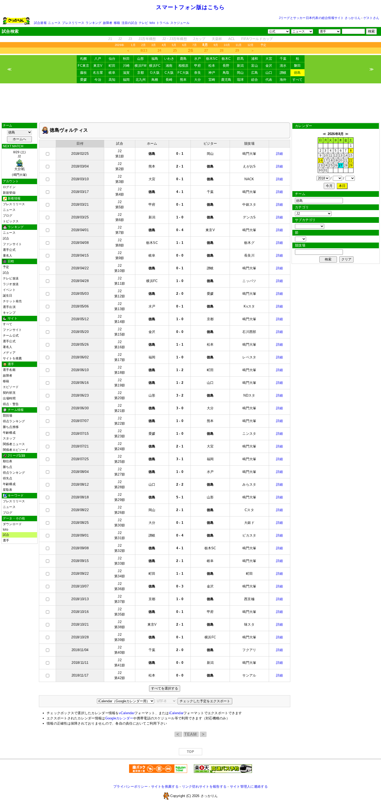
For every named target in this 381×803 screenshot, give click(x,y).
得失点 (7, 478)
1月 (133, 44)
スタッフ (9, 438)
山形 (140, 59)
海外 (283, 80)
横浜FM (140, 66)
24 (159, 50)
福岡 (126, 80)
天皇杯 (217, 39)
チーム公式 (11, 335)
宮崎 (211, 80)
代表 (268, 80)
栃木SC (212, 59)
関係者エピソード (15, 450)
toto (152, 23)
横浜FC (154, 66)
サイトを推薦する (165, 786)
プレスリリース (73, 23)
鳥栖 (154, 80)
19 (335, 160)
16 (320, 160)
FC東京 (83, 66)
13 (340, 155)
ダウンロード (12, 524)
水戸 (197, 59)
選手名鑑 (9, 370)
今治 (97, 80)
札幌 (83, 59)
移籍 (117, 23)
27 (206, 50)
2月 (143, 44)
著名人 (7, 255)
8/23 (143, 50)
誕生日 (7, 295)
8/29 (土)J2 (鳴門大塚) (19, 163)
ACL (231, 39)
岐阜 (112, 73)
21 (346, 160)
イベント (9, 290)
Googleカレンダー (119, 718)
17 (325, 160)
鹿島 (183, 59)
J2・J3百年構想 (174, 39)
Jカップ (199, 39)
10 (325, 155)
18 (330, 160)
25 (175, 50)
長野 (226, 66)
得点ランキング (14, 421)
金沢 (268, 66)
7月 (194, 44)
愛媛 (83, 80)
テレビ (143, 23)
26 (335, 165)
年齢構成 (9, 432)
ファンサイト (12, 244)
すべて (297, 80)
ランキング (93, 23)
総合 (254, 80)
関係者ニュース (14, 444)
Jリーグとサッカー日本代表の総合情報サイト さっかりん (320, 18)
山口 (268, 73)
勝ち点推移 (11, 427)
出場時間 (9, 398)
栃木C (226, 59)
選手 (6, 540)
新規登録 (9, 193)
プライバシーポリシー (130, 786)
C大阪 (169, 73)
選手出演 (9, 307)
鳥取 (226, 73)
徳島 (297, 73)
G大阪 (155, 73)
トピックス (11, 221)
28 (222, 50)
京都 (140, 73)
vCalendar (127, 713)
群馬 (240, 59)
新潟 (240, 66)
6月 (184, 44)
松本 (211, 66)
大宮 (268, 59)
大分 (197, 80)
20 (340, 160)
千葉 (283, 59)
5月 (174, 44)
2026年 (119, 44)
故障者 (107, 23)
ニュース (54, 23)
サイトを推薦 (12, 358)
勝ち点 (7, 467)
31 (325, 170)
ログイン (9, 187)
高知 (112, 80)
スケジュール (179, 23)
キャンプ (9, 312)
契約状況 (9, 392)
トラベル (162, 23)
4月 (164, 44)
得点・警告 (11, 404)
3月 (153, 44)
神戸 (211, 73)
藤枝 (83, 73)
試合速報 (40, 23)
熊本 (183, 80)
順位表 (7, 461)
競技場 (7, 415)
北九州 (141, 80)
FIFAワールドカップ (257, 39)
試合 (6, 238)
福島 (154, 59)
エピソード (11, 387)
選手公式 (9, 250)
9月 (216, 44)
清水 (283, 66)
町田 (112, 66)
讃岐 (283, 73)
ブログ (7, 215)
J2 (120, 39)
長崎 (169, 80)
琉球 (240, 80)
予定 (263, 44)
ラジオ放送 (11, 284)
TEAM (191, 734)
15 (350, 155)
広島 (254, 73)
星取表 (7, 490)
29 (237, 50)
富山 (254, 66)
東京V (98, 66)
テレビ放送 (11, 278)
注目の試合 (129, 23)
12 (335, 155)
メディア (9, 352)
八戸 (97, 59)
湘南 (169, 66)
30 (320, 170)
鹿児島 (226, 80)
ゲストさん (371, 18)
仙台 (112, 59)
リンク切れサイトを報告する (204, 786)
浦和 (254, 59)
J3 (130, 39)
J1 (110, 39)
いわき (169, 59)
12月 (251, 44)
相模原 (183, 66)
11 (330, 155)
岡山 (240, 73)
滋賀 (126, 73)
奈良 (197, 73)
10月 (227, 44)
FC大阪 (183, 73)
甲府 (197, 66)
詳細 (279, 154)
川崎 (126, 66)
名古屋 (98, 73)
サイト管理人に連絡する (249, 786)
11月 (239, 44)
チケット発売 (12, 301)
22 (350, 160)
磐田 (297, 66)
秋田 (126, 59)
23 (320, 165)
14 (346, 155)
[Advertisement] (190, 103)
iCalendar (176, 713)
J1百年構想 (147, 39)
